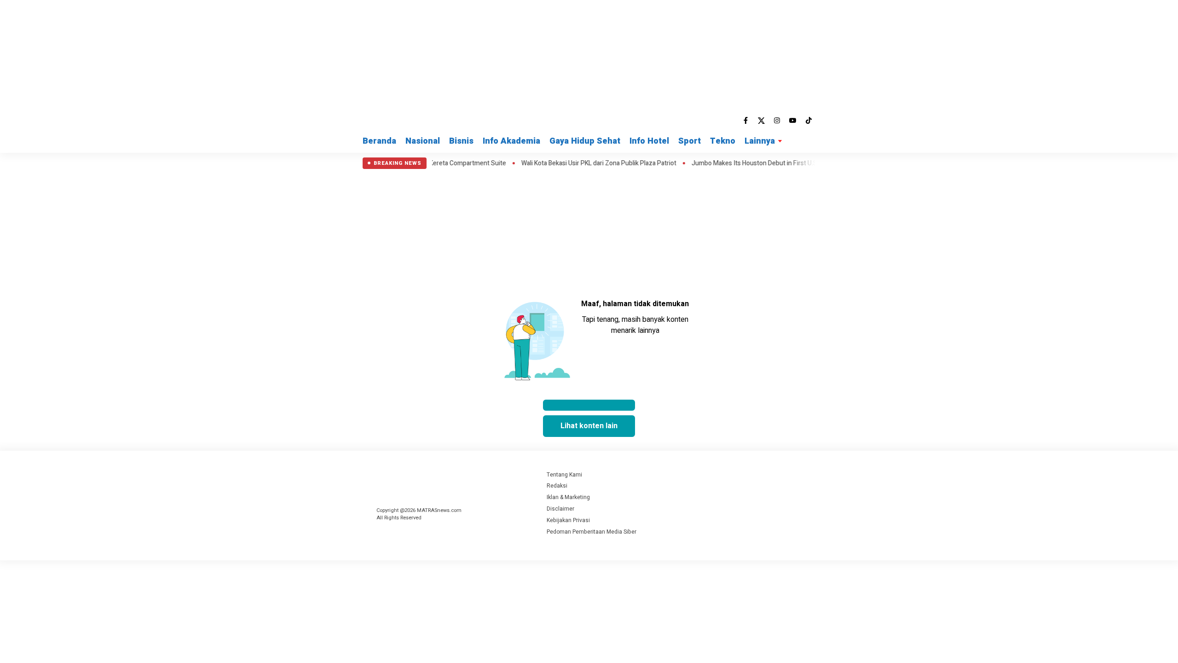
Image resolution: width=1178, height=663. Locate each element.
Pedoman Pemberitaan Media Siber (591, 532)
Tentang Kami (564, 475)
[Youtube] (793, 121)
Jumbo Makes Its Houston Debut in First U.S (738, 163)
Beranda (379, 141)
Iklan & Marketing (568, 497)
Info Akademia (511, 141)
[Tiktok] (808, 121)
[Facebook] (746, 121)
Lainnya (760, 141)
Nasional (422, 141)
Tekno (722, 141)
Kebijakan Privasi (568, 520)
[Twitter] (761, 121)
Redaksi (557, 486)
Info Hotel (649, 141)
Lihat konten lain (589, 425)
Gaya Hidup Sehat (584, 141)
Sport (689, 141)
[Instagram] (777, 121)
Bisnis (461, 141)
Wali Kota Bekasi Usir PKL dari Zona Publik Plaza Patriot (582, 163)
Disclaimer (560, 509)
